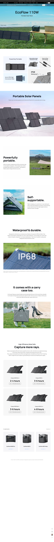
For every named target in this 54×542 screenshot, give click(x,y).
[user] (46, 3)
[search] (44, 3)
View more (48, 429)
